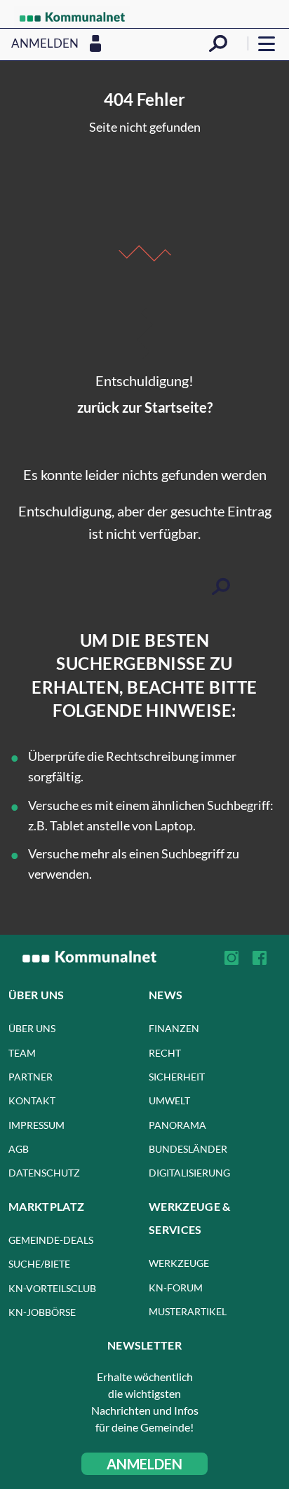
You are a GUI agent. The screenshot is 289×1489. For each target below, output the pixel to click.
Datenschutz (44, 1173)
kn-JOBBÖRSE (42, 1312)
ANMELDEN (144, 1463)
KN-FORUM (176, 1288)
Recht (165, 1053)
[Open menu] (266, 43)
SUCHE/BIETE (39, 1264)
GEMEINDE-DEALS (50, 1240)
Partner (30, 1077)
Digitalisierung (189, 1173)
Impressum (36, 1125)
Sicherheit (177, 1077)
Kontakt (31, 1100)
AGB (18, 1149)
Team (22, 1053)
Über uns (31, 1028)
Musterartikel (188, 1311)
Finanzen (174, 1028)
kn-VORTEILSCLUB (52, 1288)
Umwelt (169, 1100)
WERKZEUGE (179, 1263)
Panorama (177, 1125)
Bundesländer (188, 1149)
